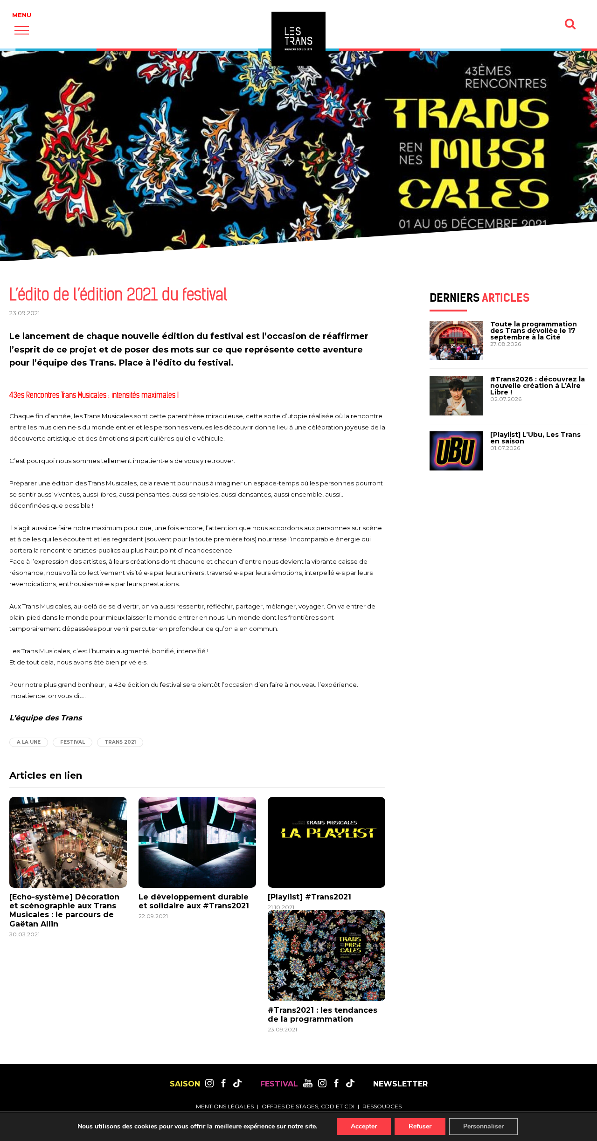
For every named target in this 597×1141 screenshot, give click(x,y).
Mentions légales (225, 1106)
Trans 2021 (120, 742)
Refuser (420, 1126)
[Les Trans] (298, 39)
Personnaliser (483, 1126)
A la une (29, 742)
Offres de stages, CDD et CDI (308, 1106)
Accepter (364, 1126)
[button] (21, 30)
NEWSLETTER (400, 1084)
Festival (72, 742)
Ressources (382, 1106)
